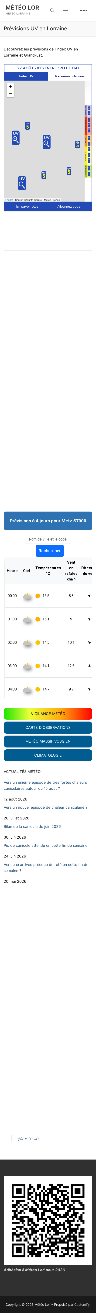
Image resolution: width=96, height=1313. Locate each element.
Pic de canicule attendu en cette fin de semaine (45, 845)
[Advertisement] (48, 290)
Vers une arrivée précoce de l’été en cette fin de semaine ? (46, 867)
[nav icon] (65, 10)
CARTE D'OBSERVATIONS (48, 727)
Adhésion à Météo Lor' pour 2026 (34, 1269)
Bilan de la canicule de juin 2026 (32, 826)
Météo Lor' (23, 7)
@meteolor (29, 1138)
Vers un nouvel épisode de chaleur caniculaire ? (45, 807)
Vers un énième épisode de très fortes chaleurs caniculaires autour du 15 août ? (45, 785)
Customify (82, 1304)
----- (83, 10)
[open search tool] (52, 10)
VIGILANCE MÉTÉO (48, 713)
